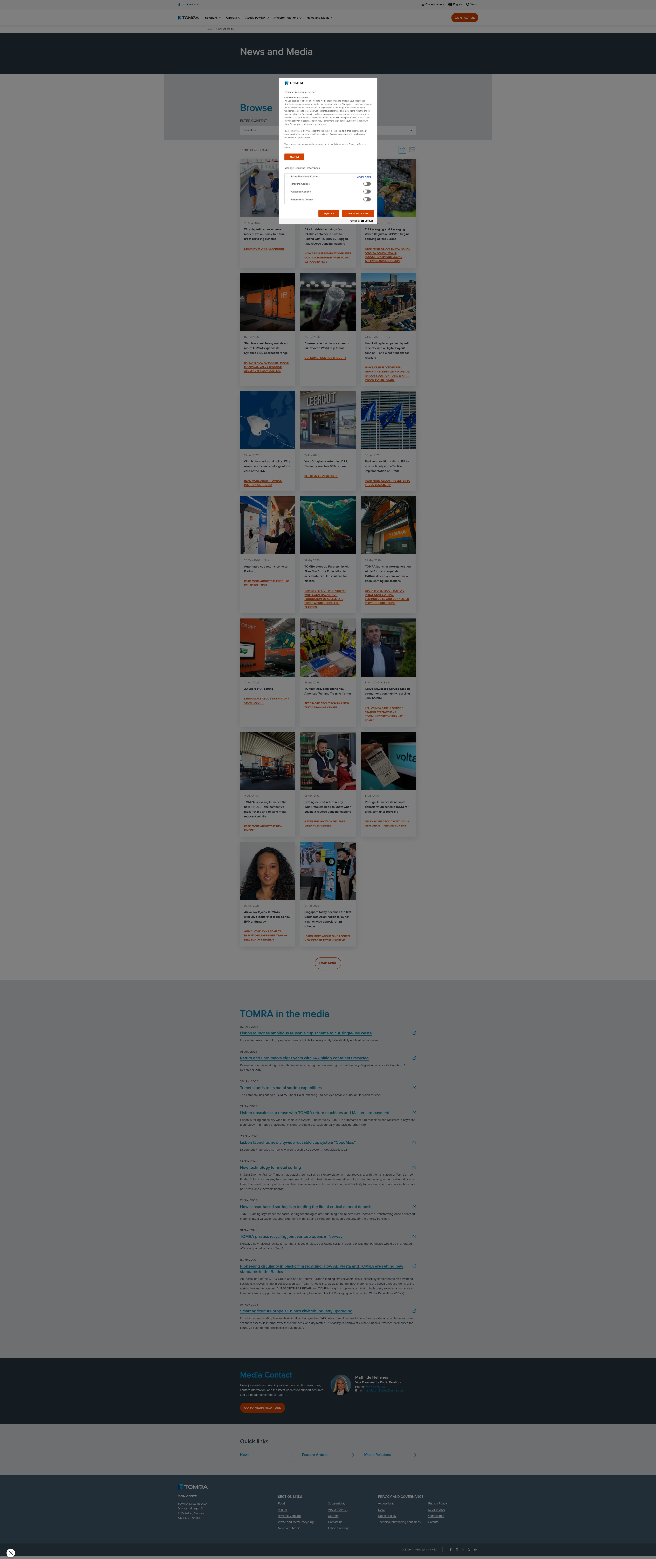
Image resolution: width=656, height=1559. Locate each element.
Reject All (329, 213)
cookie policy (290, 134)
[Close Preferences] (10, 1553)
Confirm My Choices (357, 213)
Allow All (294, 157)
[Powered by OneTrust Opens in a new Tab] (362, 221)
